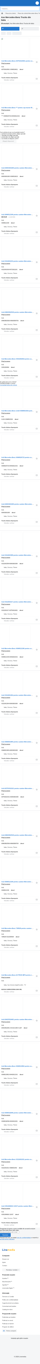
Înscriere (5, 1235)
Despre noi (5, 1259)
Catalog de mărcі (7, 1309)
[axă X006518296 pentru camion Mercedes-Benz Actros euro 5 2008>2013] (20, 1100)
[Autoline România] (12, 3)
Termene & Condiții (8, 1296)
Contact (4, 1265)
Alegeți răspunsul (8, 141)
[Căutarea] (37, 9)
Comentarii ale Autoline (9, 1306)
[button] (37, 3)
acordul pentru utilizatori (7, 1239)
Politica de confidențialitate (10, 1300)
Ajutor (4, 1262)
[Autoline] (2, 13)
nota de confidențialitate (24, 1237)
